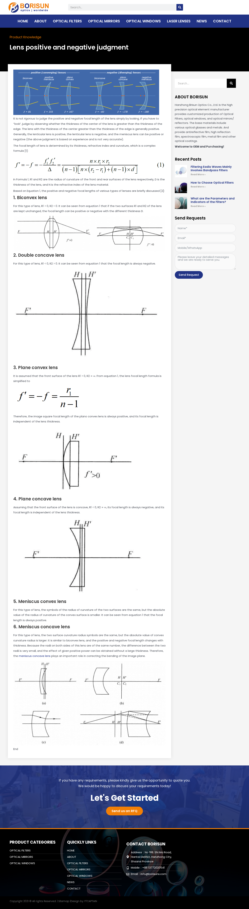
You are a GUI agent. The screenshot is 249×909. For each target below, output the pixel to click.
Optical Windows (143, 21)
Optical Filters (67, 21)
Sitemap (63, 901)
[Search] (179, 7)
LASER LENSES (178, 21)
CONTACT (222, 21)
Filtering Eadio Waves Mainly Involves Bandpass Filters (211, 168)
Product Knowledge (25, 37)
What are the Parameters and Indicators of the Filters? (213, 200)
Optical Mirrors (104, 21)
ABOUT (40, 21)
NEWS (202, 21)
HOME (23, 21)
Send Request (189, 275)
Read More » (198, 174)
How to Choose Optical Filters (212, 183)
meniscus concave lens (34, 656)
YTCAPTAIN (90, 901)
